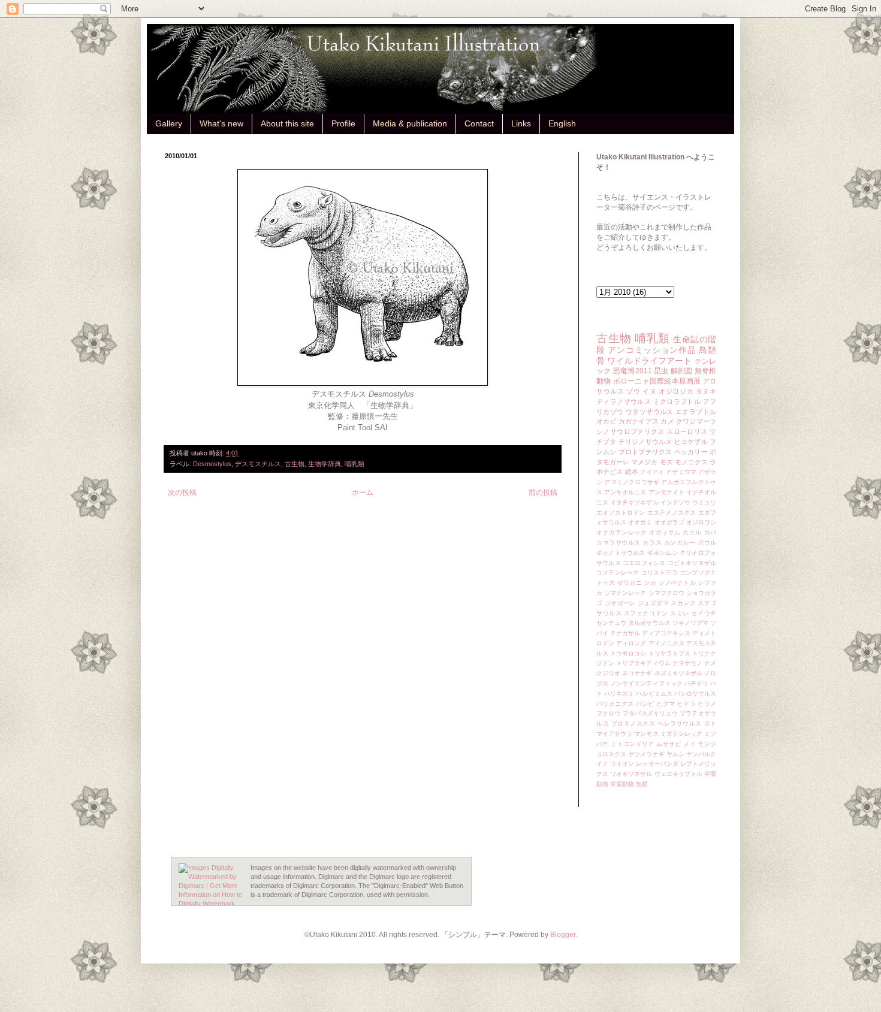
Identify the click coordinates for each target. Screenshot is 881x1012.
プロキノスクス (633, 723)
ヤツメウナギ (646, 754)
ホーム (362, 492)
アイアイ (652, 472)
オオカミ (640, 522)
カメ (667, 421)
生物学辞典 (324, 463)
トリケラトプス (669, 653)
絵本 (631, 471)
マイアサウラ (614, 733)
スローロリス (686, 431)
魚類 (642, 784)
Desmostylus (212, 463)
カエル (692, 532)
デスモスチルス (258, 463)
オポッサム (665, 532)
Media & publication (410, 123)
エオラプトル (695, 411)
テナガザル (625, 633)
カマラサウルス (618, 542)
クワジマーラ (696, 421)
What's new (221, 123)
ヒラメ (707, 703)
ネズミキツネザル (678, 673)
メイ (689, 744)
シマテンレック (625, 593)
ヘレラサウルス (679, 723)
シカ (650, 582)
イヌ (649, 391)
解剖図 (682, 371)
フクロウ (608, 713)
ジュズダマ (653, 603)
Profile (343, 123)
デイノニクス (666, 643)
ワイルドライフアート (649, 360)
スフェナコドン (646, 613)
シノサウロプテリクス (630, 431)
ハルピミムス (654, 693)
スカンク (683, 603)
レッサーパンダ (657, 763)
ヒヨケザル (691, 441)
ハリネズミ (619, 693)
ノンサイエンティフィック (646, 683)
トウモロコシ (628, 653)
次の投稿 (182, 492)
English (562, 123)
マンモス (646, 733)
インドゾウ (675, 502)
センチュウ (611, 623)
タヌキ (706, 391)
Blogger (562, 935)
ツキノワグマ (690, 623)
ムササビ (668, 744)
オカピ (606, 421)
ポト (710, 723)
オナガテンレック (621, 532)
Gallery (168, 123)
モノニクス (691, 462)
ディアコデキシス (666, 633)
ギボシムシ (662, 552)
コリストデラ (659, 572)
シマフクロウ (666, 593)
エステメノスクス (671, 512)
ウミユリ (704, 502)
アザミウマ (681, 472)
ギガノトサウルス (620, 552)
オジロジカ (676, 391)
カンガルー (680, 542)
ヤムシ (675, 754)
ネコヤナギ (637, 673)
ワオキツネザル (631, 774)
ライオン (622, 763)
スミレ (679, 613)
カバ (710, 532)
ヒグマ (665, 703)
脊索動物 (622, 784)
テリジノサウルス (645, 441)
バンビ (645, 703)
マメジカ (644, 462)
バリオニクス (614, 703)
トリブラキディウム (643, 663)
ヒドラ (686, 703)
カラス (652, 542)
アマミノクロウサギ (631, 482)
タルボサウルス (649, 623)
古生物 (294, 463)
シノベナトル (677, 582)
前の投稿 (543, 492)
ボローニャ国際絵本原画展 (657, 381)
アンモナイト (666, 492)
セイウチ (703, 613)
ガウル (707, 542)
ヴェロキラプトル (678, 774)
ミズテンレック (681, 733)
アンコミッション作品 (652, 350)
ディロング (631, 643)
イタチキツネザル (634, 502)
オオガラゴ (669, 522)
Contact (479, 123)
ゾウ (633, 391)
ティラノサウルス (623, 401)
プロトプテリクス (645, 451)
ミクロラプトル (677, 401)
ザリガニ (629, 582)
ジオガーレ (620, 603)
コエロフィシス (644, 563)
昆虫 (661, 371)
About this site (287, 123)
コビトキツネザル (692, 563)
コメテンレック (617, 572)
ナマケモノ (687, 663)
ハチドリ (696, 683)
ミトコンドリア (632, 744)
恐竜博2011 (632, 371)
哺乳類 (354, 463)
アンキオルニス (625, 492)
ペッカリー (691, 451)
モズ (666, 462)
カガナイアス (638, 421)
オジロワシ (701, 522)
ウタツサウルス (650, 411)
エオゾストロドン (620, 512)
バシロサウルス (695, 693)
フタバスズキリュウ (650, 713)
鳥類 (707, 350)
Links (521, 123)
